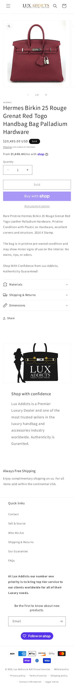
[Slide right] (46, 94)
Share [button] (11, 318)
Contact (13, 514)
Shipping (7, 147)
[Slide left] (27, 94)
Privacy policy (17, 675)
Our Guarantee (18, 551)
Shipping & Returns (21, 542)
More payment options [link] (37, 206)
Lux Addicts (20, 669)
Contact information (30, 681)
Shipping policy (59, 675)
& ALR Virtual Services (38, 669)
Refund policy (61, 669)
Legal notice (52, 681)
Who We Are (16, 533)
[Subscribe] (61, 621)
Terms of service (38, 675)
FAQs (11, 560)
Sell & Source (17, 523)
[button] (8, 5)
